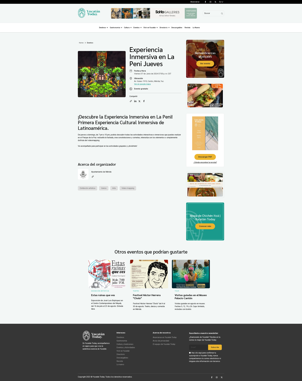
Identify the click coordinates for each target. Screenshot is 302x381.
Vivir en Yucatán (149, 28)
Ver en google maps (142, 84)
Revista (187, 28)
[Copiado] (130, 102)
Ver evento (205, 63)
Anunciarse (194, 2)
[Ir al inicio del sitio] (89, 17)
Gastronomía (122, 341)
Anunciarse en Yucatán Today (165, 337)
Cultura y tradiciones (125, 344)
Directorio (164, 28)
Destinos (102, 28)
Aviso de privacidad (161, 341)
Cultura (127, 28)
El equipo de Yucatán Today (164, 344)
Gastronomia (115, 28)
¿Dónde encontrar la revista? (205, 162)
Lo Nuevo (196, 28)
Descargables (176, 28)
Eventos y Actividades (126, 347)
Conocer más (205, 226)
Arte (114, 188)
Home (81, 43)
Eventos (136, 28)
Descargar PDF (205, 157)
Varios (103, 188)
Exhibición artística (87, 188)
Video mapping (128, 188)
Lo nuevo (120, 364)
